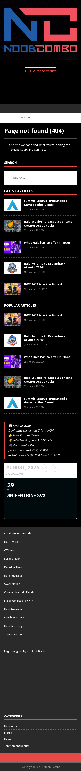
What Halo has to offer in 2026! (47, 243)
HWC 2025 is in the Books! (43, 284)
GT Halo (9, 550)
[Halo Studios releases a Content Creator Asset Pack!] (12, 226)
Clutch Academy (14, 617)
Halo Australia (13, 575)
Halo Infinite (11, 726)
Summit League (13, 634)
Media (8, 732)
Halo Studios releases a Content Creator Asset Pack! (48, 223)
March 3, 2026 (50, 455)
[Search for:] (40, 117)
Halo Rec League (14, 626)
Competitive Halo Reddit (19, 592)
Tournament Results (17, 746)
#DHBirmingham (25, 440)
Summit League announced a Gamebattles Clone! (46, 202)
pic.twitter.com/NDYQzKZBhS (28, 450)
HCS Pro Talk (12, 542)
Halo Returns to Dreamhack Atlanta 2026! (44, 265)
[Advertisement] (42, 89)
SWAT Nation (12, 584)
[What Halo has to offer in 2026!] (12, 247)
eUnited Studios (37, 651)
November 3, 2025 (37, 271)
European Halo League (18, 601)
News (7, 739)
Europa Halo (12, 559)
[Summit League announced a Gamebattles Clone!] (12, 205)
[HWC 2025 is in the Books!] (12, 289)
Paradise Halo (13, 567)
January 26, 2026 (35, 209)
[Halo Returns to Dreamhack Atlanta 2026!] (12, 268)
